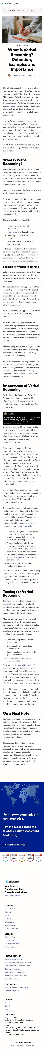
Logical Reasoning (11, 106)
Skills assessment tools (13, 959)
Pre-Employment (22, 45)
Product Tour (10, 909)
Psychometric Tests (12, 944)
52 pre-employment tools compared (18, 962)
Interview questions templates (16, 975)
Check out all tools (12, 991)
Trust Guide (29, 1046)
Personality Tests (11, 947)
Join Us (7, 1006)
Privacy (20, 1046)
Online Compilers (11, 979)
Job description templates (14, 972)
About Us (8, 1003)
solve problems (17, 557)
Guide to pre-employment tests (16, 987)
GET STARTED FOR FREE (15, 845)
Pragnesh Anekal (18, 75)
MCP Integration (11, 925)
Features (8, 919)
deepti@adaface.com (12, 895)
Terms (12, 1046)
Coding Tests (10, 940)
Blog (6, 1009)
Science (8, 912)
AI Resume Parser (11, 928)
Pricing (7, 915)
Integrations (9, 922)
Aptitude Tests (10, 937)
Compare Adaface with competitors (18, 966)
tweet (33, 401)
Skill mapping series (12, 969)
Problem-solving (14, 232)
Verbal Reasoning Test (27, 665)
